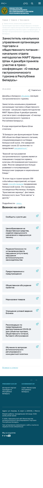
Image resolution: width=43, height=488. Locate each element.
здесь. (19, 203)
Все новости (24, 20)
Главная (5, 20)
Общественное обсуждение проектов (18, 286)
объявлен (25, 96)
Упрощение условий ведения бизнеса (19, 312)
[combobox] (3, 3)
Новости (14, 20)
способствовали (15, 184)
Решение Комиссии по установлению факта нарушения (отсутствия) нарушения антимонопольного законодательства (17, 254)
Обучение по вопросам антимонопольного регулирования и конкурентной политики (17, 350)
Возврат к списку (10, 367)
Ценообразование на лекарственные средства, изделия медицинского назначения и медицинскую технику (18, 232)
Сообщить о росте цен (16, 217)
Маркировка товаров (15, 299)
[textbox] (3, 3)
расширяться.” (20, 148)
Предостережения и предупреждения (15, 272)
